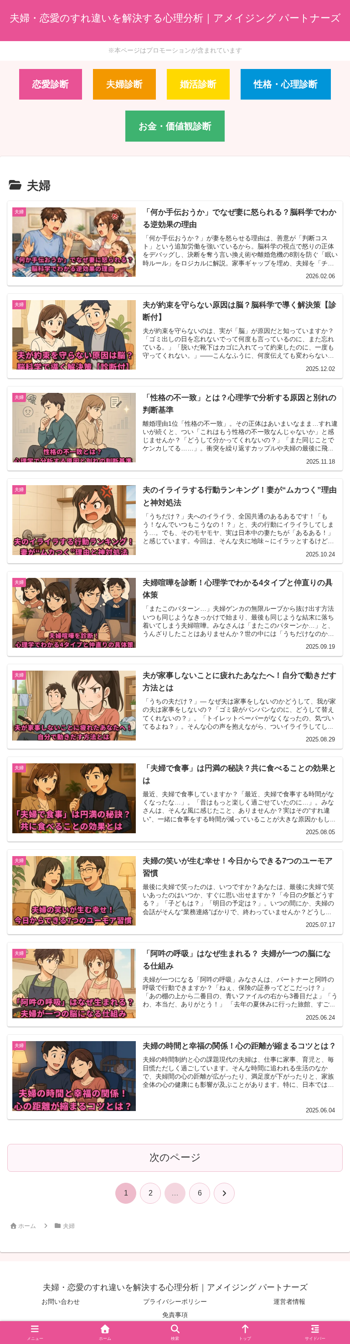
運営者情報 (289, 1301)
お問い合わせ (60, 1301)
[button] (322, 1213)
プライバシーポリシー (175, 1301)
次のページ (175, 1157)
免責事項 (175, 1314)
